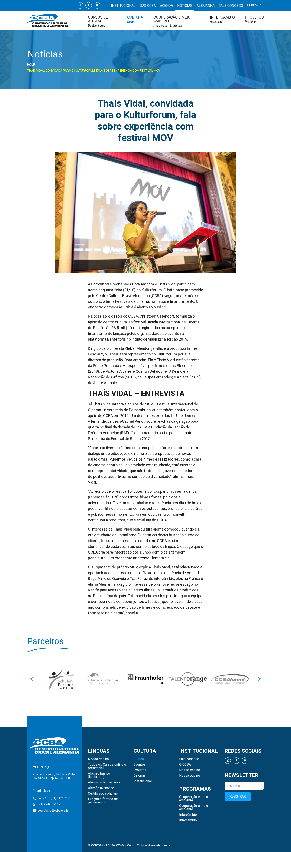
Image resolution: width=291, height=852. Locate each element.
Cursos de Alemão (98, 21)
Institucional (123, 6)
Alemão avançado (101, 788)
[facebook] (88, 5)
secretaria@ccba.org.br (53, 810)
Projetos (254, 19)
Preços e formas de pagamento (103, 800)
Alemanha (206, 6)
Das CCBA (148, 6)
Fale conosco (231, 6)
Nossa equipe (189, 775)
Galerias (140, 775)
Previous (31, 679)
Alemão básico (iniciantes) (99, 775)
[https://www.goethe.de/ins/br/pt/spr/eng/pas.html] (55, 679)
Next (259, 679)
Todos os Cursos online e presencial (107, 766)
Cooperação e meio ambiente (171, 21)
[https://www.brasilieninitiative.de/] (97, 679)
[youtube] (97, 5)
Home (31, 64)
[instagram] (80, 5)
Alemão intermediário (104, 782)
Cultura (135, 19)
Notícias (184, 6)
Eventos (140, 764)
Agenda (166, 6)
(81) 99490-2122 (49, 804)
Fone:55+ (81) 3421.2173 (54, 798)
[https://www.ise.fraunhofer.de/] (139, 679)
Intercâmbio (222, 19)
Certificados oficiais (103, 793)
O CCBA (185, 764)
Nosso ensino (98, 759)
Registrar (238, 796)
